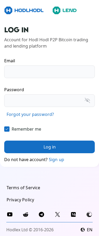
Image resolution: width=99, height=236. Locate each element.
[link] (30, 114)
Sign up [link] (56, 159)
